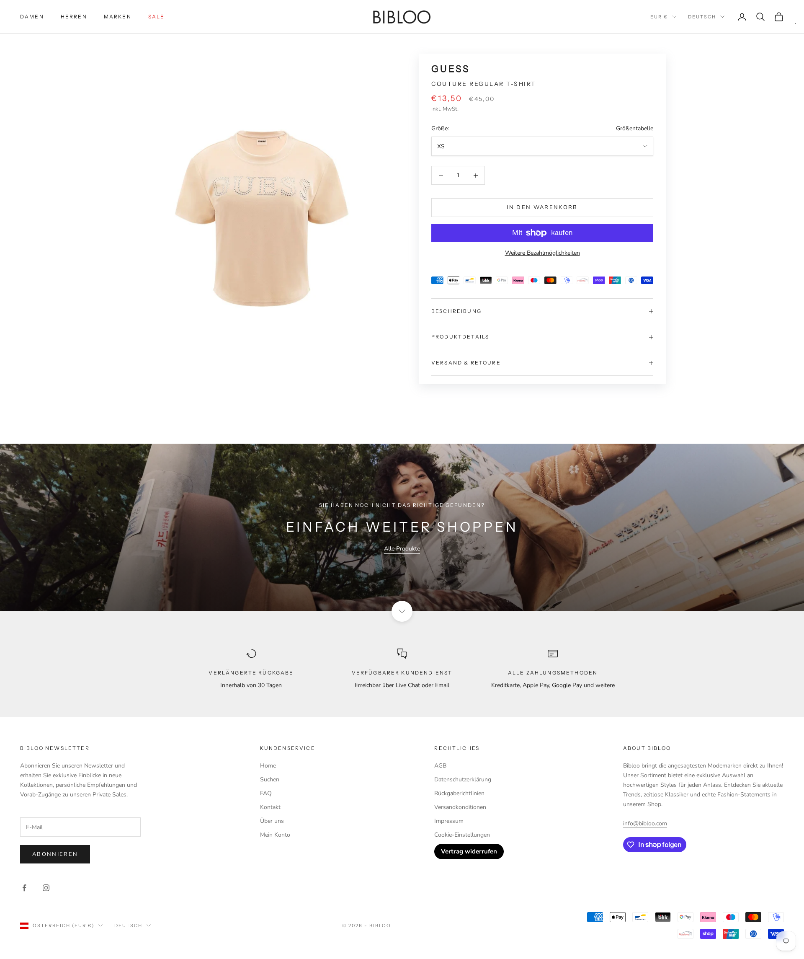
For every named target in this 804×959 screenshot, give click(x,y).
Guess (450, 69)
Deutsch (702, 17)
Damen (32, 16)
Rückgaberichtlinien (459, 793)
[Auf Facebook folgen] (24, 888)
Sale (156, 16)
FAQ (266, 793)
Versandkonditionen (460, 807)
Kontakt (270, 807)
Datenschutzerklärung (462, 779)
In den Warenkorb (542, 207)
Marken (117, 16)
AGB (440, 766)
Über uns (272, 821)
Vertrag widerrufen (469, 851)
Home (268, 766)
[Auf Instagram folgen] (46, 888)
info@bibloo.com (645, 823)
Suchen (269, 779)
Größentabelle (634, 128)
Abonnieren (55, 854)
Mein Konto (275, 835)
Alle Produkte (402, 549)
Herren (74, 16)
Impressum (449, 821)
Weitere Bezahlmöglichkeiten (542, 253)
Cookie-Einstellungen (462, 835)
